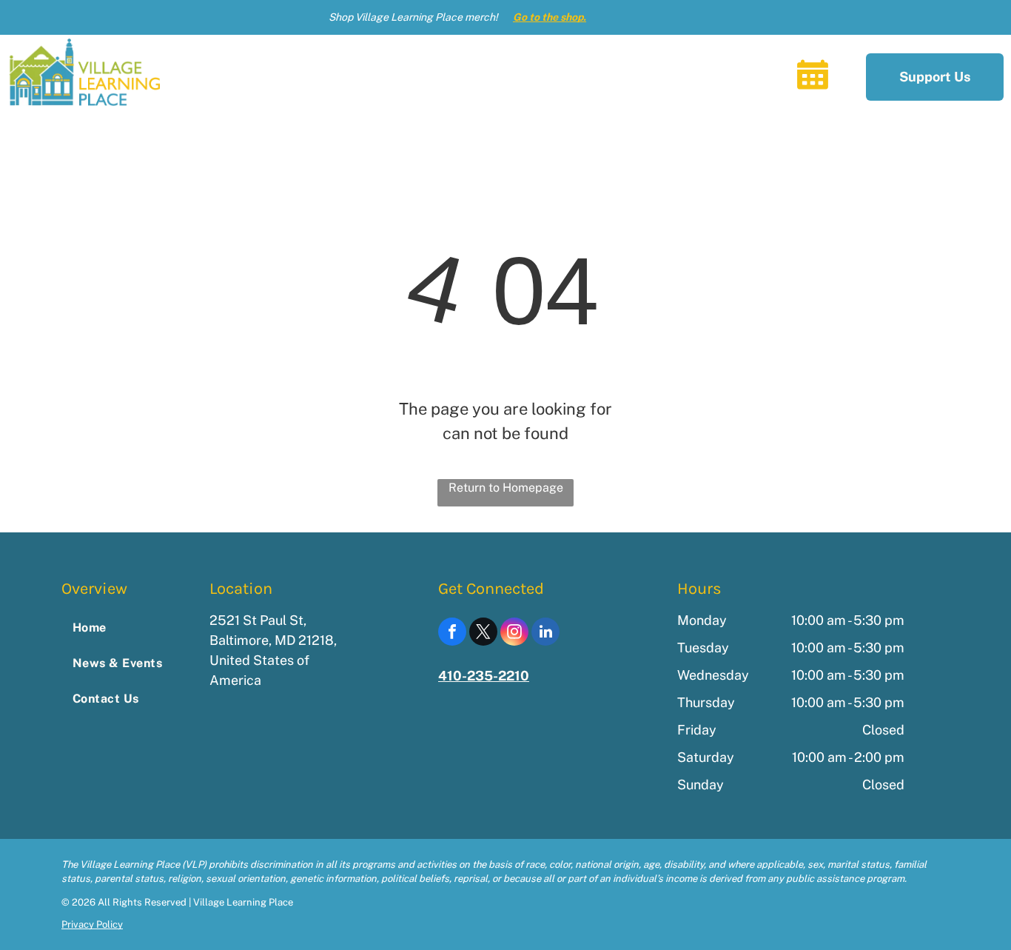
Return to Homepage (506, 488)
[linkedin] (545, 633)
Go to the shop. (549, 17)
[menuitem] (333, 76)
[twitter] (483, 633)
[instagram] (514, 633)
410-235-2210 (483, 675)
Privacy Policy (92, 924)
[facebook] (452, 633)
